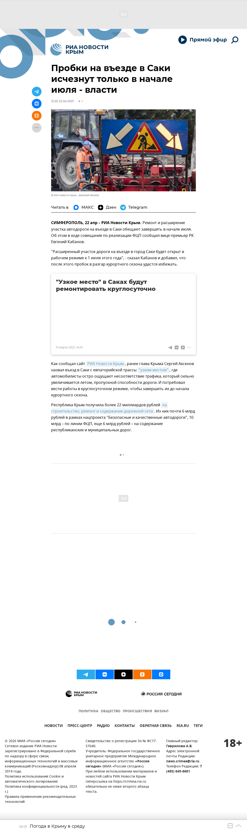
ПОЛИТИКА (88, 711)
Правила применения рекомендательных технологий (40, 799)
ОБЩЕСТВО (110, 711)
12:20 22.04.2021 (62, 101)
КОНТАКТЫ (125, 726)
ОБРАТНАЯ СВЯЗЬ (156, 726)
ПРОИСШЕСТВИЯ (137, 711)
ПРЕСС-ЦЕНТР (80, 726)
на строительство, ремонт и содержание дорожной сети (109, 408)
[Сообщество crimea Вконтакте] (105, 674)
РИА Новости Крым (105, 364)
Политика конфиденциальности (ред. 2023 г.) (41, 789)
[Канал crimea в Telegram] (86, 674)
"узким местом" (153, 370)
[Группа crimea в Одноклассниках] (142, 674)
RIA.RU (183, 726)
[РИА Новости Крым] (79, 49)
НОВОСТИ (53, 726)
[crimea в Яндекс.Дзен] (123, 674)
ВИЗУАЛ (161, 711)
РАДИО (103, 726)
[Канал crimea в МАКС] (161, 674)
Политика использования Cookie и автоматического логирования (34, 779)
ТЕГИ (198, 726)
